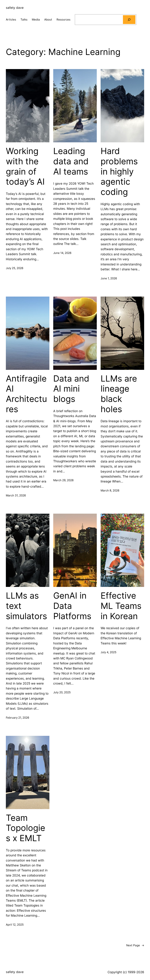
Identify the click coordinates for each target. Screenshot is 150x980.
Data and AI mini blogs (71, 388)
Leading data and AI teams (71, 161)
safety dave (15, 8)
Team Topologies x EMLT (25, 828)
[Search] (129, 19)
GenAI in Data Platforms (72, 606)
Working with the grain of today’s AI (25, 166)
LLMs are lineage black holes (119, 393)
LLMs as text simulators (26, 606)
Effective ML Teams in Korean (121, 606)
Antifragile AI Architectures (26, 393)
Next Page (135, 945)
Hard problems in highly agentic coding (119, 171)
